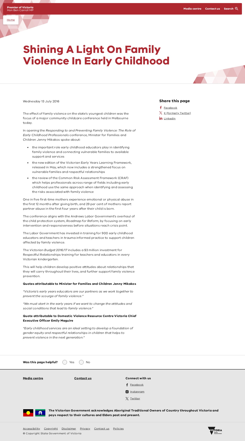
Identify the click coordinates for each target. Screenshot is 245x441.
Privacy (85, 428)
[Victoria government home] (215, 431)
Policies (118, 428)
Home (11, 20)
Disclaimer (69, 428)
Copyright (51, 428)
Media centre (33, 378)
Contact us (82, 378)
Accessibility (31, 428)
